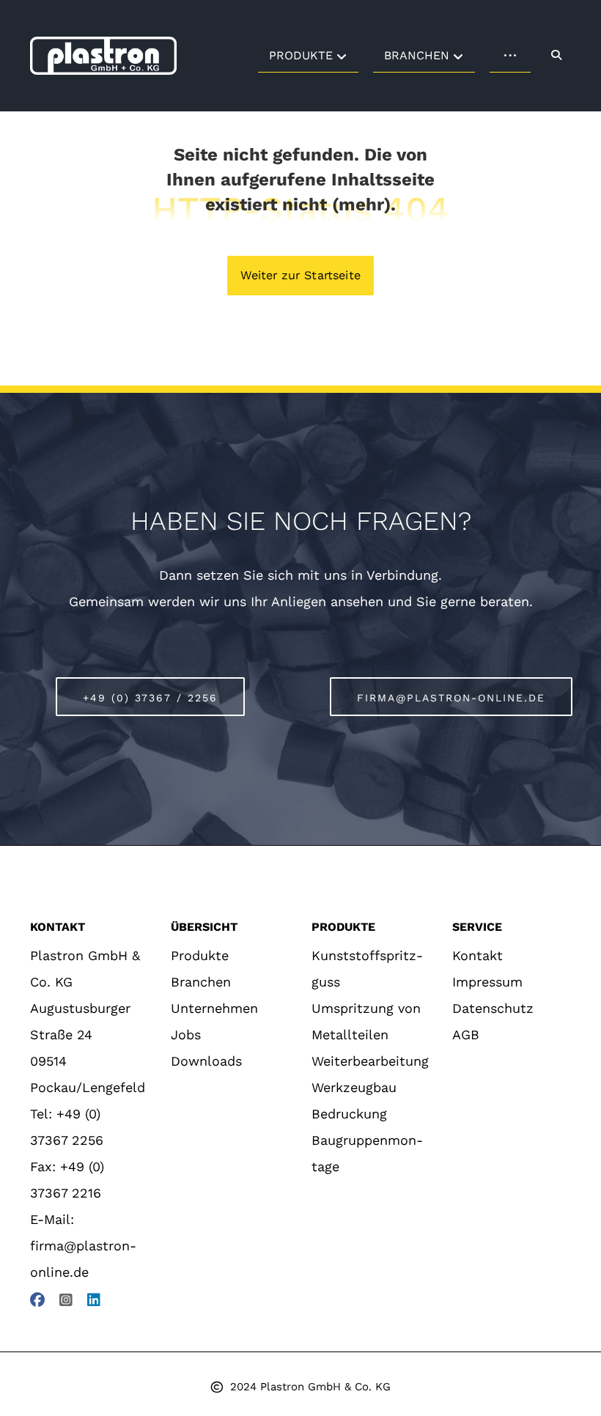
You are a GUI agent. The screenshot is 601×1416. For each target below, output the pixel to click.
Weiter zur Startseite (300, 275)
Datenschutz (493, 1008)
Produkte (200, 955)
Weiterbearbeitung (370, 1061)
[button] (556, 55)
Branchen (201, 981)
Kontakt (477, 955)
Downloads (206, 1061)
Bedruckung (349, 1113)
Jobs (186, 1034)
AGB (465, 1034)
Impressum (487, 981)
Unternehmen (214, 1008)
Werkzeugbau (354, 1087)
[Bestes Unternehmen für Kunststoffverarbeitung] (103, 56)
